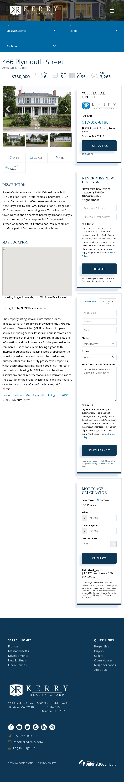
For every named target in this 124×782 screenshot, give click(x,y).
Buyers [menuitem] (99, 651)
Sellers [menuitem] (98, 656)
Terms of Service (107, 463)
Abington (53, 395)
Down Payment (90, 525)
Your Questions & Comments (98, 364)
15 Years (91, 505)
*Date (85, 338)
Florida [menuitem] (13, 646)
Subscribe (99, 269)
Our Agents (87, 154)
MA (28, 395)
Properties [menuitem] (101, 646)
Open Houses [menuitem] (17, 665)
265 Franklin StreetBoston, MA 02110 (21, 705)
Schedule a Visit (108, 302)
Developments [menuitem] (18, 656)
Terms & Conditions (20, 763)
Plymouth (39, 395)
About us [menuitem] (100, 670)
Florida (72, 31)
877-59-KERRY (22, 736)
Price (85, 512)
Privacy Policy (92, 463)
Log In (17, 748)
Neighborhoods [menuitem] (105, 665)
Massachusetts (16, 31)
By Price (11, 46)
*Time (85, 351)
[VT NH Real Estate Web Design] (97, 763)
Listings (17, 395)
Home (6, 395)
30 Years (104, 500)
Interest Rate (90, 538)
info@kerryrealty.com (28, 742)
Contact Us (99, 146)
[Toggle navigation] (112, 10)
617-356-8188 (95, 122)
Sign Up (30, 748)
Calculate (99, 558)
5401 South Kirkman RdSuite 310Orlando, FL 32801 (53, 707)
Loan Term (88, 500)
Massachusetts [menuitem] (18, 651)
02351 (66, 395)
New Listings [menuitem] (17, 660)
